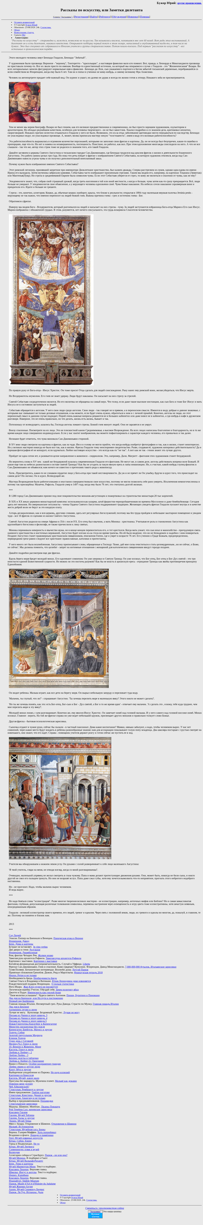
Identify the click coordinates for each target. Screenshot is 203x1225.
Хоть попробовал (46, 1132)
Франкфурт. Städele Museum (24, 1180)
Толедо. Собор (17, 1032)
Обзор (17, 30)
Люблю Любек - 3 (18, 1055)
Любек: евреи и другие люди (24, 1066)
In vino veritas (40, 946)
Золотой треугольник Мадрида (25, 1035)
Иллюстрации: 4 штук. (24, 32)
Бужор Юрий (31, 25)
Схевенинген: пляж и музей (24, 1149)
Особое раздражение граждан (45, 1063)
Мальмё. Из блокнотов (21, 1126)
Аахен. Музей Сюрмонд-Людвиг (26, 1189)
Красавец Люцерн (19, 1169)
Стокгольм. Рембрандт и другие (26, 1089)
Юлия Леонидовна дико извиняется (71, 981)
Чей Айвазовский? (19, 1086)
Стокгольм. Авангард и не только (27, 1098)
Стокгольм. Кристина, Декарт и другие (30, 1095)
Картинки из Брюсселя (21, 1075)
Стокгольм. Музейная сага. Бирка (27, 1129)
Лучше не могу (71, 1012)
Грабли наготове (41, 1092)
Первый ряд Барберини (21, 1001)
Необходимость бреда (45, 978)
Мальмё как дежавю (66, 1081)
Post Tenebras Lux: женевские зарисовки (30, 1109)
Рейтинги (104, 16)
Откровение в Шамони (63, 1123)
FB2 (23, 35)
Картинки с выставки (45, 961)
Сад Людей (15, 935)
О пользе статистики (63, 984)
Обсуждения (119, 16)
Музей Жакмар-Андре (21, 1186)
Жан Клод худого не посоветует (40, 986)
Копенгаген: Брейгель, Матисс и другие (30, 1029)
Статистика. (45, 27)
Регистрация (81, 16)
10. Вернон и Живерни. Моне (25, 1046)
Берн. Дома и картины (21, 944)
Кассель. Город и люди (21, 1049)
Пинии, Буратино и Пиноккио (83, 995)
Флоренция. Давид (19, 941)
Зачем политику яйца (67, 989)
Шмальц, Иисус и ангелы (22, 1172)
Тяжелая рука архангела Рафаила (63, 958)
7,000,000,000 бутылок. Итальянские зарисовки (150, 966)
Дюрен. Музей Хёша (20, 1121)
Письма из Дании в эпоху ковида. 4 (28, 1018)
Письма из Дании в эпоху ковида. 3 (28, 1015)
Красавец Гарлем (18, 1112)
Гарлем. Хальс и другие (22, 1118)
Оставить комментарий (24, 22)
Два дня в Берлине (19, 1006)
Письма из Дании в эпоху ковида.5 (28, 1021)
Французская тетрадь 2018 (88, 972)
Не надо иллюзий (60, 1072)
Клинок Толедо (17, 1038)
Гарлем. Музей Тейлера (21, 1115)
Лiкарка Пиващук (50, 1106)
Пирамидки (46, 1101)
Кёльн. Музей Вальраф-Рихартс (26, 1161)
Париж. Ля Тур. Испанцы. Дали (26, 1192)
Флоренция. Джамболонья (23, 952)
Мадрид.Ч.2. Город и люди (23, 1044)
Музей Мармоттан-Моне (22, 1166)
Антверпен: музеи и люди (23, 1009)
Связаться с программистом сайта (104, 1208)
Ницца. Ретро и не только (23, 975)
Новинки (133, 16)
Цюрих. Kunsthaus (19, 1175)
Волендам (14, 1152)
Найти (93, 16)
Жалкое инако (45, 955)
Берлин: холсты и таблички (24, 1058)
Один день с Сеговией (21, 1041)
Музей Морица (17, 1158)
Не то (36, 1143)
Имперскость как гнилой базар (44, 992)
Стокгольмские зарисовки (23, 1103)
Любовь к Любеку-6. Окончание (26, 1061)
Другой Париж (80, 969)
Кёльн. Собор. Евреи (20, 1141)
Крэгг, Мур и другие (20, 1069)
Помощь (144, 16)
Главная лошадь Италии (106, 1004)
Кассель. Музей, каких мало (24, 1078)
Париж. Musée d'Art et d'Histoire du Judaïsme (32, 1183)
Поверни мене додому (21, 1083)
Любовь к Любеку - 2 (20, 1052)
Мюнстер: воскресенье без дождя (27, 1026)
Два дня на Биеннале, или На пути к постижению (36, 998)
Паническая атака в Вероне (68, 938)
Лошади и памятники (41, 1135)
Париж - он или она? (56, 1155)
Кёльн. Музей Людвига (21, 1146)
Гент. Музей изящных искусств (26, 1138)
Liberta (86, 964)
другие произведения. (189, 3)
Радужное (35, 949)
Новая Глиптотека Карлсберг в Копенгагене (33, 1024)
